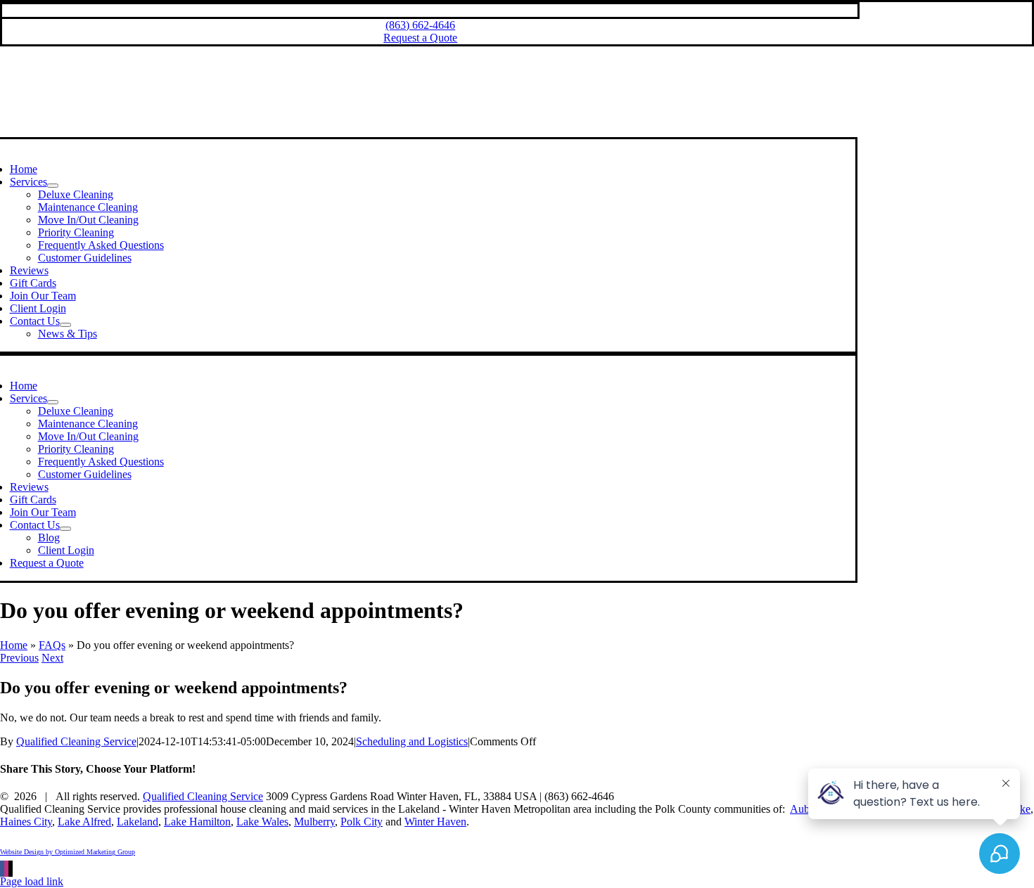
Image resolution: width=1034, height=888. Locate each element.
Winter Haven (435, 822)
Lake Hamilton (197, 822)
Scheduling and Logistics (412, 741)
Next (52, 658)
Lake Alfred (84, 822)
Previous (19, 658)
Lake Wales (262, 822)
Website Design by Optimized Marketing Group (67, 852)
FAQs (52, 645)
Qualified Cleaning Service (76, 741)
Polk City (361, 822)
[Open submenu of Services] (52, 186)
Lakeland (137, 822)
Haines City (26, 822)
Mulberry (314, 822)
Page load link (31, 881)
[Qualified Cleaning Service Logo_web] (418, 130)
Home (13, 645)
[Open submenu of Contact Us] (65, 325)
